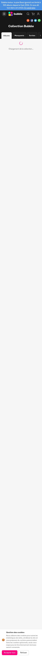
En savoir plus (29, 8)
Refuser (23, 652)
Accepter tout (9, 652)
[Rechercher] (28, 14)
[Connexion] (38, 14)
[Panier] (33, 14)
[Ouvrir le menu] (4, 14)
